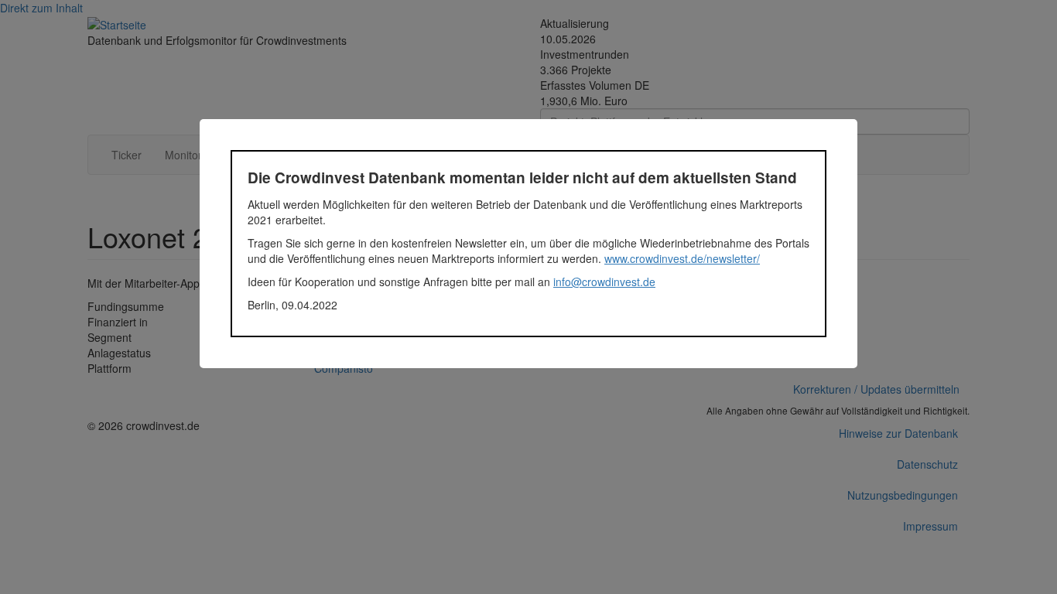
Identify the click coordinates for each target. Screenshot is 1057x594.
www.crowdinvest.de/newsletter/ (682, 258)
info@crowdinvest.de (604, 281)
